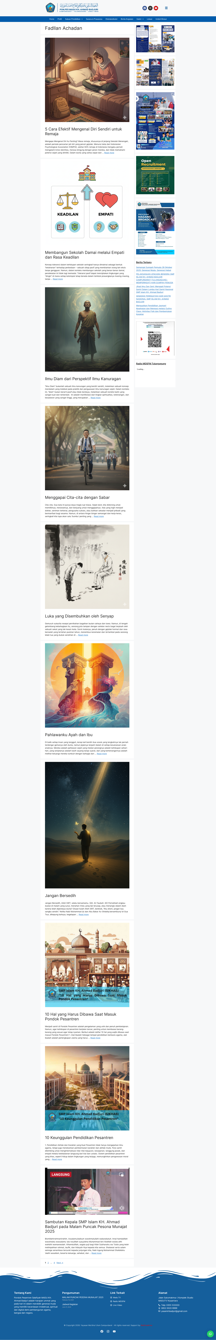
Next (60, 1263)
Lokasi (149, 19)
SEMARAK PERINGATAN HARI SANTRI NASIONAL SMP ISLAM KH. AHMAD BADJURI (153, 299)
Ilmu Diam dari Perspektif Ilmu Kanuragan (83, 378)
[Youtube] (156, 8)
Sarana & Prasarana (94, 19)
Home (51, 19)
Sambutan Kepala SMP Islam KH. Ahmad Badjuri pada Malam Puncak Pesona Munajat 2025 (86, 1226)
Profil (60, 19)
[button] (166, 8)
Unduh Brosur (161, 19)
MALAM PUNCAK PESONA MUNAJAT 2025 (82, 1297)
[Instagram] (150, 8)
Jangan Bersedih (60, 895)
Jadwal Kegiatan (70, 1304)
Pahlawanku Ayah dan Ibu (68, 734)
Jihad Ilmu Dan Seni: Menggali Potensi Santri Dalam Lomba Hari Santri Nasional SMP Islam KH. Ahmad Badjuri (154, 289)
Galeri (139, 19)
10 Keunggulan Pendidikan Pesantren (79, 1137)
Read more (109, 153)
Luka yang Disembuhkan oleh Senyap (79, 616)
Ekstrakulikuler (111, 19)
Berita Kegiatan (127, 19)
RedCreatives (146, 1325)
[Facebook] (144, 8)
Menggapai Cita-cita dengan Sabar (77, 497)
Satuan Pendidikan (72, 19)
